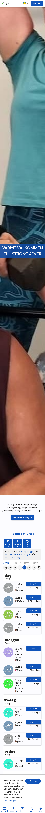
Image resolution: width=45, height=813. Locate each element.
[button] (26, 3)
